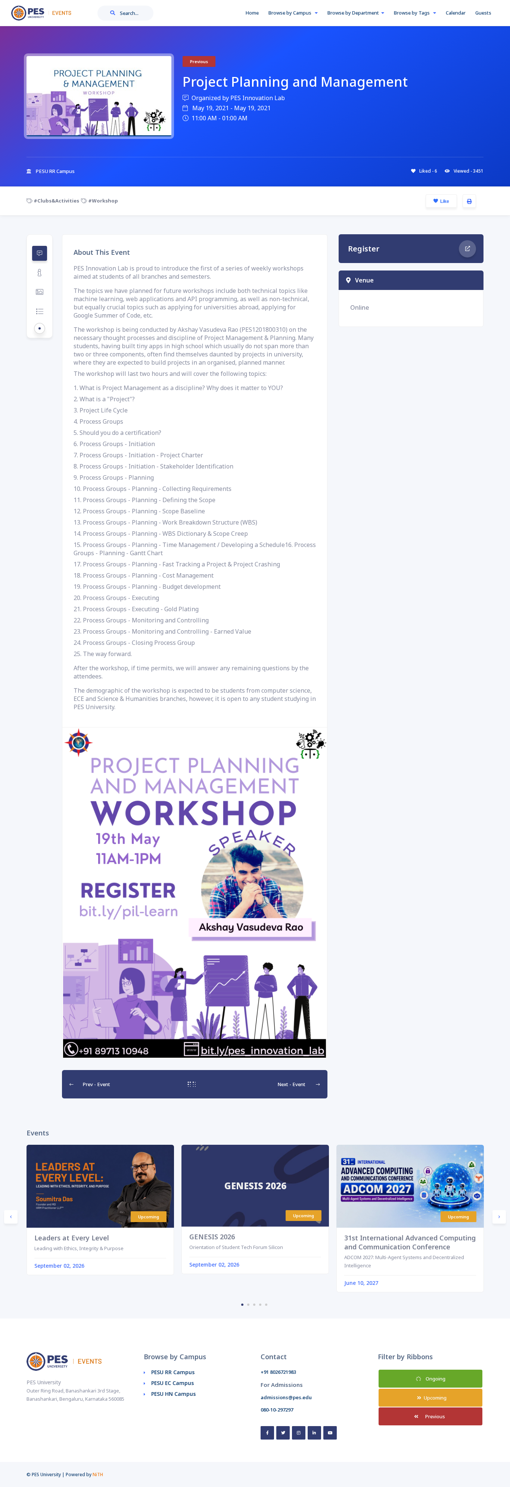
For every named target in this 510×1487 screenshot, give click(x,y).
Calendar (456, 12)
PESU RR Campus (173, 1372)
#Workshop (102, 200)
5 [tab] (266, 1305)
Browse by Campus (290, 12)
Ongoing (435, 1378)
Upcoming (435, 1397)
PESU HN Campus (173, 1393)
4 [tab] (260, 1305)
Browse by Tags (412, 12)
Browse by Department (353, 12)
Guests (483, 12)
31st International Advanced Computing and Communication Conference (410, 1242)
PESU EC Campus (172, 1382)
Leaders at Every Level (71, 1237)
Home (252, 12)
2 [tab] (248, 1305)
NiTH (98, 1474)
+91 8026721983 (278, 1372)
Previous (434, 1416)
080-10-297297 (277, 1409)
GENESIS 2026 (212, 1236)
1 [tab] (242, 1305)
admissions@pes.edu (286, 1397)
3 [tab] (254, 1305)
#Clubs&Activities (55, 200)
